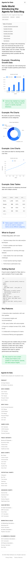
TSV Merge (4, 413)
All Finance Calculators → (7, 543)
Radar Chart (4, 483)
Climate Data (4, 444)
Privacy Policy (9, 557)
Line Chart (3, 461)
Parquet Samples (5, 433)
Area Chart (3, 468)
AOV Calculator (5, 541)
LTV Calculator (4, 514)
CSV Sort (3, 419)
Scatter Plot (4, 465)
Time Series (4, 479)
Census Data (4, 446)
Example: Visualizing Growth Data (11, 26)
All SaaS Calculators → (7, 507)
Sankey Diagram (5, 499)
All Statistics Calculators (7, 385)
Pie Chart (3, 463)
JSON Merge (4, 411)
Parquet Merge (5, 415)
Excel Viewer (4, 400)
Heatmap (3, 481)
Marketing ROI (4, 525)
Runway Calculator (5, 545)
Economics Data (5, 442)
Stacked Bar (4, 492)
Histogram (3, 475)
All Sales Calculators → (7, 529)
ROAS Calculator (5, 527)
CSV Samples (4, 427)
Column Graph (4, 457)
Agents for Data (7, 373)
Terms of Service (18, 557)
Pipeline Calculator (5, 531)
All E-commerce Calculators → (8, 538)
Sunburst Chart (5, 494)
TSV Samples (4, 431)
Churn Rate (4, 512)
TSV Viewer (4, 395)
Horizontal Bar (4, 459)
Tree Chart (3, 497)
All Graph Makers (5, 383)
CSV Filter (3, 417)
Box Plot (3, 477)
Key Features (6, 40)
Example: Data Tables (8, 33)
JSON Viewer (4, 393)
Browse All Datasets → (7, 440)
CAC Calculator (5, 516)
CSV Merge (4, 409)
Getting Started (7, 38)
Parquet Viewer (5, 398)
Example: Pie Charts (8, 28)
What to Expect (7, 36)
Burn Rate (3, 547)
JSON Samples (5, 429)
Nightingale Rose (5, 501)
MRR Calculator (5, 509)
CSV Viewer (4, 391)
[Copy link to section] (13, 62)
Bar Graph (3, 455)
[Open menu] (25, 2)
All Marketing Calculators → (8, 523)
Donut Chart (4, 485)
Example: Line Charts (8, 31)
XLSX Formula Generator (7, 407)
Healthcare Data (5, 448)
